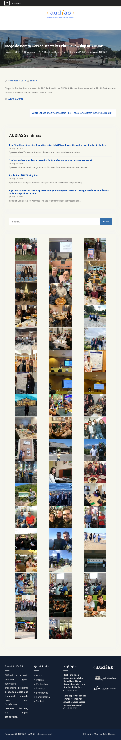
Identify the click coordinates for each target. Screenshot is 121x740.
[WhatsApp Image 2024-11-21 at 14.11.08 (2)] (95, 361)
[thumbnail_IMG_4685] (26, 428)
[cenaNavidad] (60, 339)
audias (33, 80)
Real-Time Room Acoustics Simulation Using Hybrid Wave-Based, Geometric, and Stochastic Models (57, 145)
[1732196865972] (60, 405)
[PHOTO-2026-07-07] (60, 249)
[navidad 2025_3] (95, 294)
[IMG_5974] (60, 316)
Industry (40, 688)
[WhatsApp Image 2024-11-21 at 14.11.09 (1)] (26, 361)
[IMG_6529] (95, 249)
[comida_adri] (95, 272)
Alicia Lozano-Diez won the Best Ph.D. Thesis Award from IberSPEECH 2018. (72, 113)
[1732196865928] (26, 405)
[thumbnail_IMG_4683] (95, 405)
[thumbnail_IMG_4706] (60, 428)
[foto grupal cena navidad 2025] (26, 294)
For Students (43, 697)
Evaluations (42, 692)
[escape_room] (26, 339)
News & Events (15, 99)
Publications (42, 684)
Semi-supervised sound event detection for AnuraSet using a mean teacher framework (50, 160)
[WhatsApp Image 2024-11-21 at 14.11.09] (95, 383)
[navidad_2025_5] (26, 316)
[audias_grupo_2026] (26, 249)
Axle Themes (109, 734)
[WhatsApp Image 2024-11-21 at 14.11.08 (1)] (60, 361)
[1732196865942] (26, 383)
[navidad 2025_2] (60, 294)
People (40, 679)
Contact (40, 701)
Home (39, 675)
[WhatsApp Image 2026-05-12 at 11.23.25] (60, 272)
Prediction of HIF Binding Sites (24, 175)
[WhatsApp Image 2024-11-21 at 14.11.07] (95, 339)
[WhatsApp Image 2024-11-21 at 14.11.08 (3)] (60, 383)
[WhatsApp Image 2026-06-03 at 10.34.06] (26, 272)
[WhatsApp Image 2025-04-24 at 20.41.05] (95, 316)
